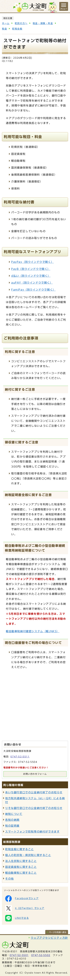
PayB (30, 269)
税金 (4, 29)
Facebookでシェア (27, 898)
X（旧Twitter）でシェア (29, 908)
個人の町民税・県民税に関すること (28, 855)
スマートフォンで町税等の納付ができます (32, 831)
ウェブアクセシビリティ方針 (49, 937)
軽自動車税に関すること (21, 872)
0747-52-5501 (19, 955)
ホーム (6, 23)
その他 (9, 878)
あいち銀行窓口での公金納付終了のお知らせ (34, 792)
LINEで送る (22, 918)
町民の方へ (21, 23)
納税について (13, 814)
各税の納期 (12, 820)
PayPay (32, 262)
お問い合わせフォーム (35, 774)
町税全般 (17, 29)
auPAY (32, 282)
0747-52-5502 (40, 955)
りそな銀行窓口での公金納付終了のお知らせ (34, 808)
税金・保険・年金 (43, 23)
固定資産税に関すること (21, 867)
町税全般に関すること (19, 849)
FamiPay (33, 289)
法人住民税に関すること (21, 861)
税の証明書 (12, 825)
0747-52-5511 (19, 757)
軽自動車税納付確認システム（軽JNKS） (32, 631)
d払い (30, 275)
